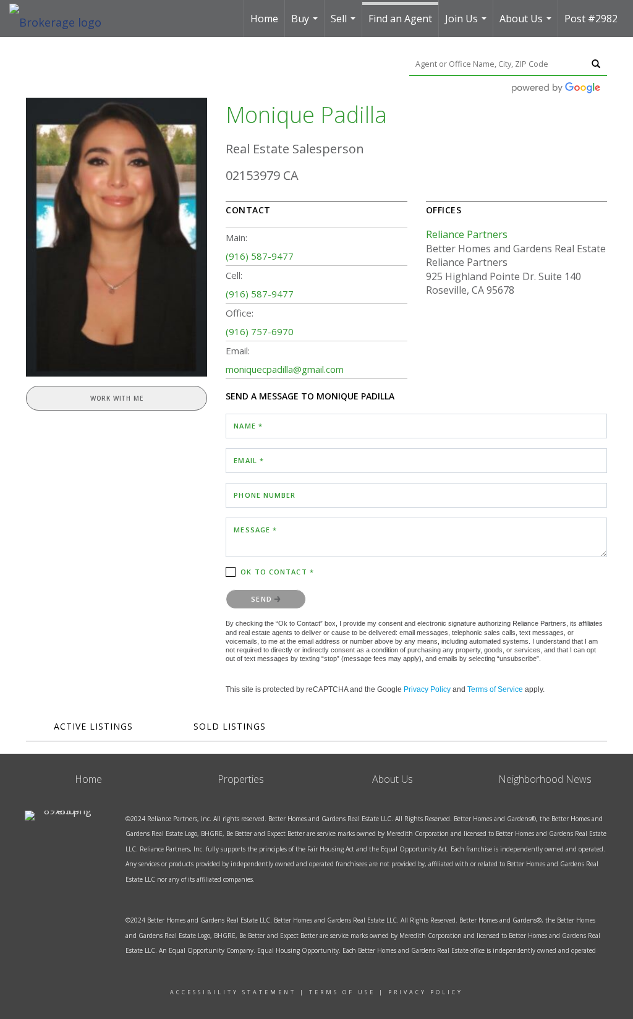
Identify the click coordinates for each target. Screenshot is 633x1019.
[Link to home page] (61, 18)
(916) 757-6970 (260, 331)
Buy (306, 24)
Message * (255, 529)
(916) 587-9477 (260, 256)
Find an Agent (400, 18)
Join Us (467, 24)
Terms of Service (495, 689)
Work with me (116, 398)
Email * (249, 460)
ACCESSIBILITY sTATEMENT (233, 992)
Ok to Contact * (277, 571)
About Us (526, 24)
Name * (248, 425)
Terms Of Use (342, 992)
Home (264, 18)
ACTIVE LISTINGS (93, 726)
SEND (262, 598)
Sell (345, 24)
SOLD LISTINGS (229, 726)
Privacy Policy (427, 689)
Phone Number (264, 495)
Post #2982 (591, 18)
